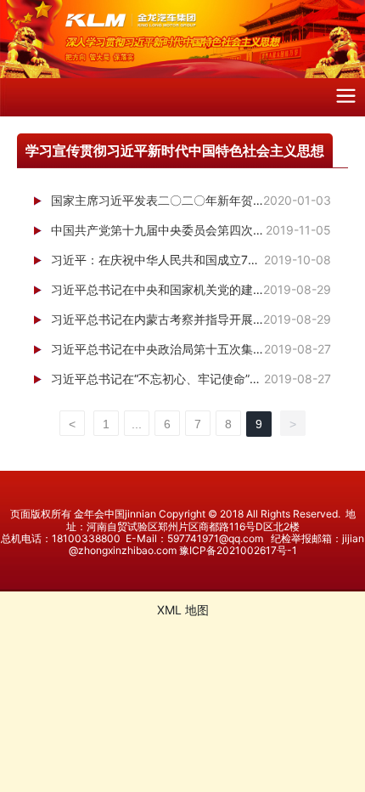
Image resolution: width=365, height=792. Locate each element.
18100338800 (86, 538)
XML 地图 (183, 609)
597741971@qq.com (215, 538)
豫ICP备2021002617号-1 (238, 550)
